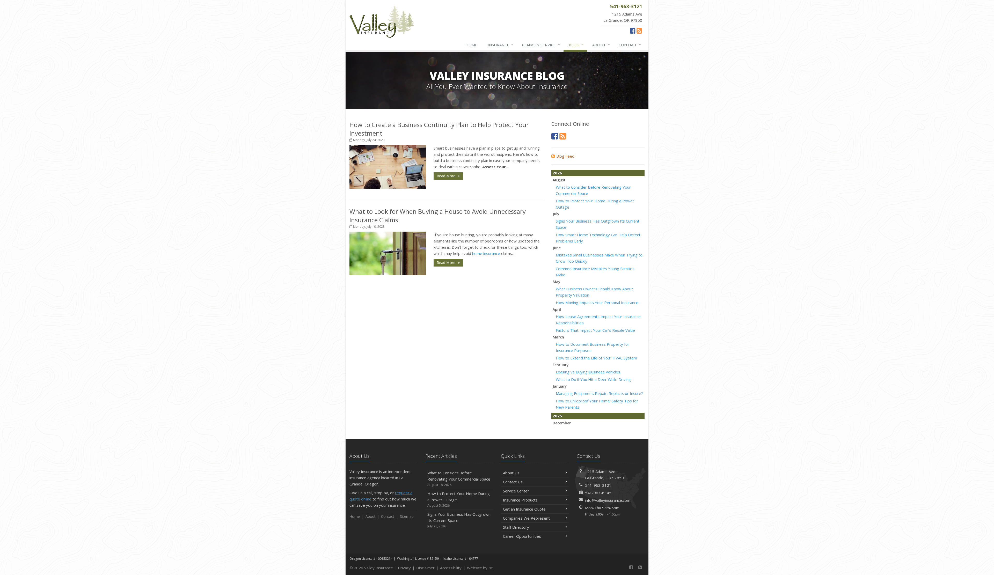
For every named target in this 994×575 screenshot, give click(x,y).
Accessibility (451, 567)
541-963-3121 (598, 485)
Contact (630, 44)
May (556, 281)
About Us (511, 472)
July (556, 213)
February (561, 364)
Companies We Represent (526, 518)
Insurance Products (520, 500)
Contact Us (513, 481)
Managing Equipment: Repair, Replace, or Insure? (599, 393)
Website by (480, 567)
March (558, 337)
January (560, 386)
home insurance (486, 253)
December (562, 423)
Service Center (516, 490)
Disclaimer (425, 567)
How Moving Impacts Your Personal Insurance (597, 302)
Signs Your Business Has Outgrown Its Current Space (459, 520)
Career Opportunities (522, 536)
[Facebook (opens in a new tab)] (632, 30)
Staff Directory (516, 527)
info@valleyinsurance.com (607, 500)
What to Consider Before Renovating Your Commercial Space (458, 478)
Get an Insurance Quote (524, 509)
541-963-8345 (598, 492)
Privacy (404, 567)
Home (471, 44)
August (559, 180)
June (557, 247)
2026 (557, 172)
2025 (557, 415)
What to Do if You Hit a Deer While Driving (593, 379)
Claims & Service (541, 44)
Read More (446, 175)
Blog (576, 44)
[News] (639, 30)
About (601, 44)
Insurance (500, 44)
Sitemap (407, 516)
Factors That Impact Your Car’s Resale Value (595, 330)
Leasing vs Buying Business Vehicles (588, 371)
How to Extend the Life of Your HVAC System (596, 357)
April (557, 309)
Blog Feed (565, 156)
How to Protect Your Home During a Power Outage (458, 499)
